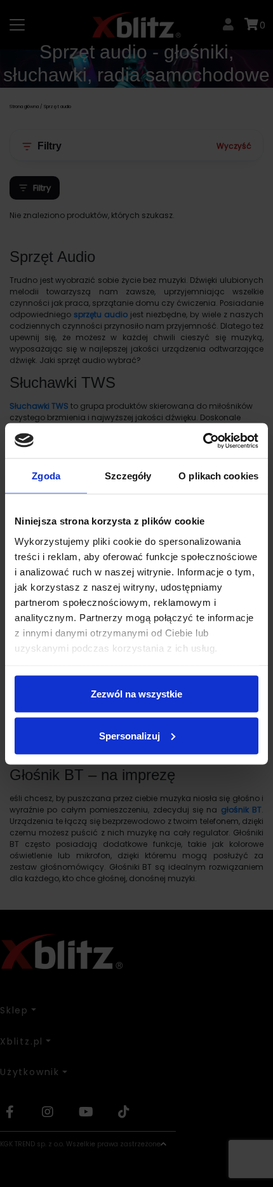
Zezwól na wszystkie (136, 694)
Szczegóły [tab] (128, 475)
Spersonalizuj (129, 735)
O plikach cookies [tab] (218, 475)
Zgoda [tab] (46, 475)
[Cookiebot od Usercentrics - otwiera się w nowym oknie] (202, 440)
